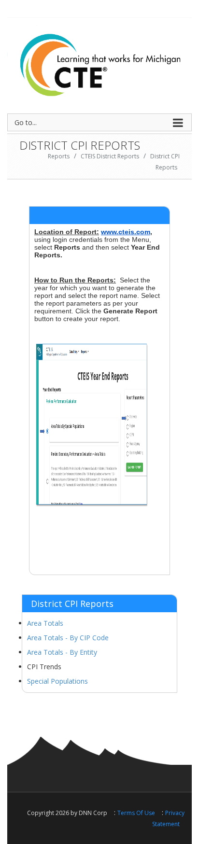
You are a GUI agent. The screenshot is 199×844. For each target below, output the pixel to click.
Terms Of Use (136, 813)
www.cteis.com (125, 232)
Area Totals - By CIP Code (68, 637)
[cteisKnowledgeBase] (99, 62)
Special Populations (57, 681)
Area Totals (45, 623)
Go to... (25, 122)
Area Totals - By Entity (62, 652)
